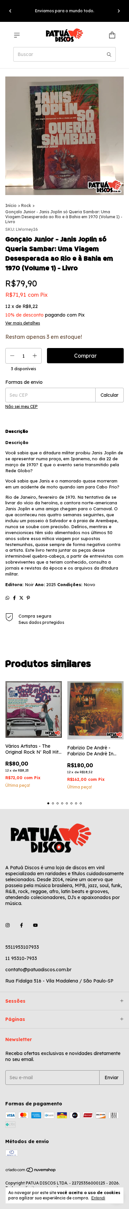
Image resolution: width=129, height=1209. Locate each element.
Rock (26, 205)
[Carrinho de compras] (112, 35)
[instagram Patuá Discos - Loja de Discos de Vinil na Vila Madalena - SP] (7, 925)
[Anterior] (10, 11)
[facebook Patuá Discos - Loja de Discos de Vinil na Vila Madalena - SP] (21, 925)
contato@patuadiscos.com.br (38, 970)
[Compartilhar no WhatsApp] (7, 598)
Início (11, 205)
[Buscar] (109, 54)
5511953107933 (22, 947)
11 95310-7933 (21, 958)
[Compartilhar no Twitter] (21, 598)
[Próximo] (119, 11)
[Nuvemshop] (31, 1171)
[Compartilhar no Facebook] (14, 598)
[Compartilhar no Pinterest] (28, 598)
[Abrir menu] (17, 35)
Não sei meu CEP (21, 406)
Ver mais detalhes (22, 323)
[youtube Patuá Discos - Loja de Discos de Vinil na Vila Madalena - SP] (35, 925)
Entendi (98, 1198)
